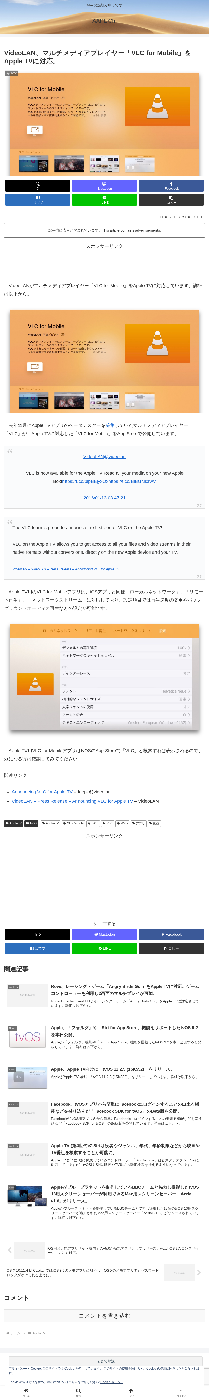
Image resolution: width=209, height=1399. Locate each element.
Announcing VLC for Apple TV (42, 791)
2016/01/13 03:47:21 (105, 497)
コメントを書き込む (105, 1316)
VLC (110, 823)
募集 (110, 425)
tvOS (33, 823)
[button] (171, 200)
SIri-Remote (75, 823)
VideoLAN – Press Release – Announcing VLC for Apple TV (72, 801)
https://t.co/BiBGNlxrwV (132, 481)
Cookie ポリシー (111, 1382)
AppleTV (16, 823)
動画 (156, 823)
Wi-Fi (124, 823)
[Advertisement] (104, 262)
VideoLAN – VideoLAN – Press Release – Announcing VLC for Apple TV (66, 569)
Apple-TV (52, 823)
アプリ (140, 823)
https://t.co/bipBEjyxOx (85, 481)
